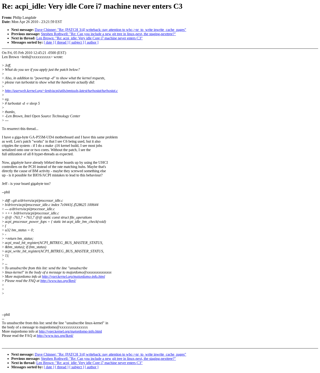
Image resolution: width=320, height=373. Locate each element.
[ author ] (91, 42)
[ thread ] (61, 42)
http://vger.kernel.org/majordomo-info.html (73, 276)
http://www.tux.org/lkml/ (58, 281)
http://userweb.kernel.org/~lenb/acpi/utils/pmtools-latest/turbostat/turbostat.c (61, 91)
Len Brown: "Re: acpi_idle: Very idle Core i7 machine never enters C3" (89, 38)
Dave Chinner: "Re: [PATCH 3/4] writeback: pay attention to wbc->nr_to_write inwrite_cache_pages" (110, 30)
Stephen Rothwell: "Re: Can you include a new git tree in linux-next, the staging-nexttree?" (108, 34)
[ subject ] (76, 42)
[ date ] (49, 42)
